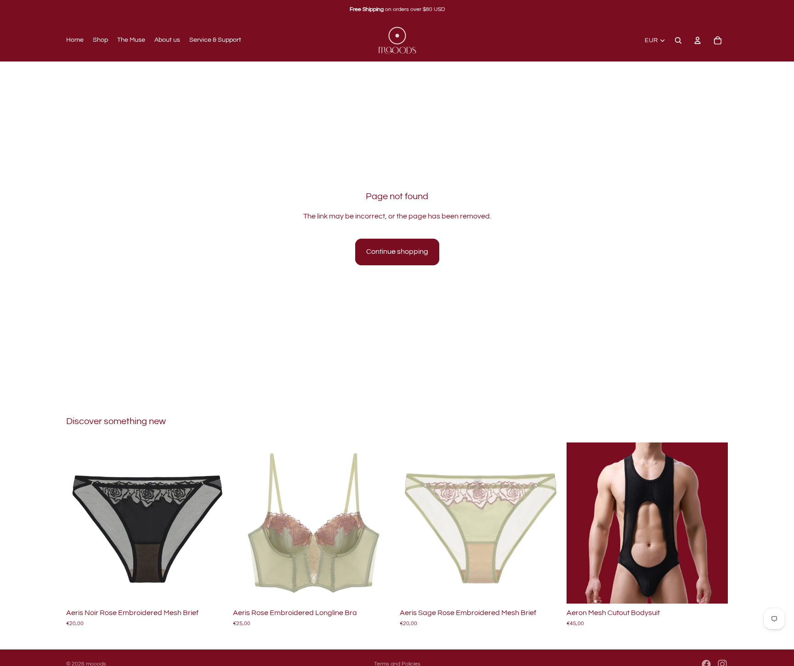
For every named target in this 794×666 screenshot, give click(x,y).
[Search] (678, 40)
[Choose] (213, 589)
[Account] (697, 40)
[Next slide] (213, 523)
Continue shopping (397, 251)
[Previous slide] (80, 523)
